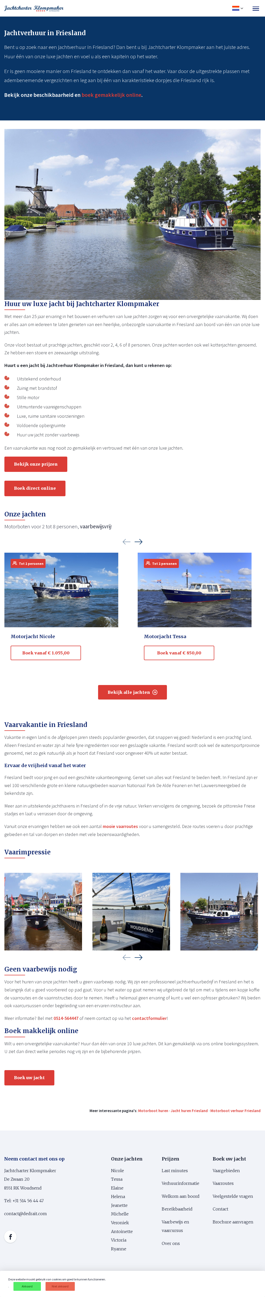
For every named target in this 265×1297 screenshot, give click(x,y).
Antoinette (122, 1231)
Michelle (120, 1213)
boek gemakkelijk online (111, 94)
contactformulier (149, 1018)
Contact (220, 1209)
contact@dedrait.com (25, 1213)
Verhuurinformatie (180, 1183)
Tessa (116, 1179)
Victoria (118, 1240)
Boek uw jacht (29, 1077)
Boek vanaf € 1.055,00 (46, 652)
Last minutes (175, 1170)
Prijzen (170, 1159)
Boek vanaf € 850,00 (179, 652)
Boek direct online (35, 488)
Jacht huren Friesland (189, 1110)
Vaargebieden (226, 1170)
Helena (118, 1196)
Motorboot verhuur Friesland (235, 1110)
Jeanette (119, 1205)
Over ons (171, 1243)
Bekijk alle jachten (129, 692)
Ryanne (118, 1248)
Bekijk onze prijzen (36, 464)
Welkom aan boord (181, 1196)
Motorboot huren (153, 1110)
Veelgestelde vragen (233, 1196)
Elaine (117, 1188)
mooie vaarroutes (120, 826)
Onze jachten (127, 1159)
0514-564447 (66, 1018)
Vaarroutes (224, 1183)
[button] (126, 541)
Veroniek (120, 1222)
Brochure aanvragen (233, 1221)
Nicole (117, 1170)
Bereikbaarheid (177, 1209)
